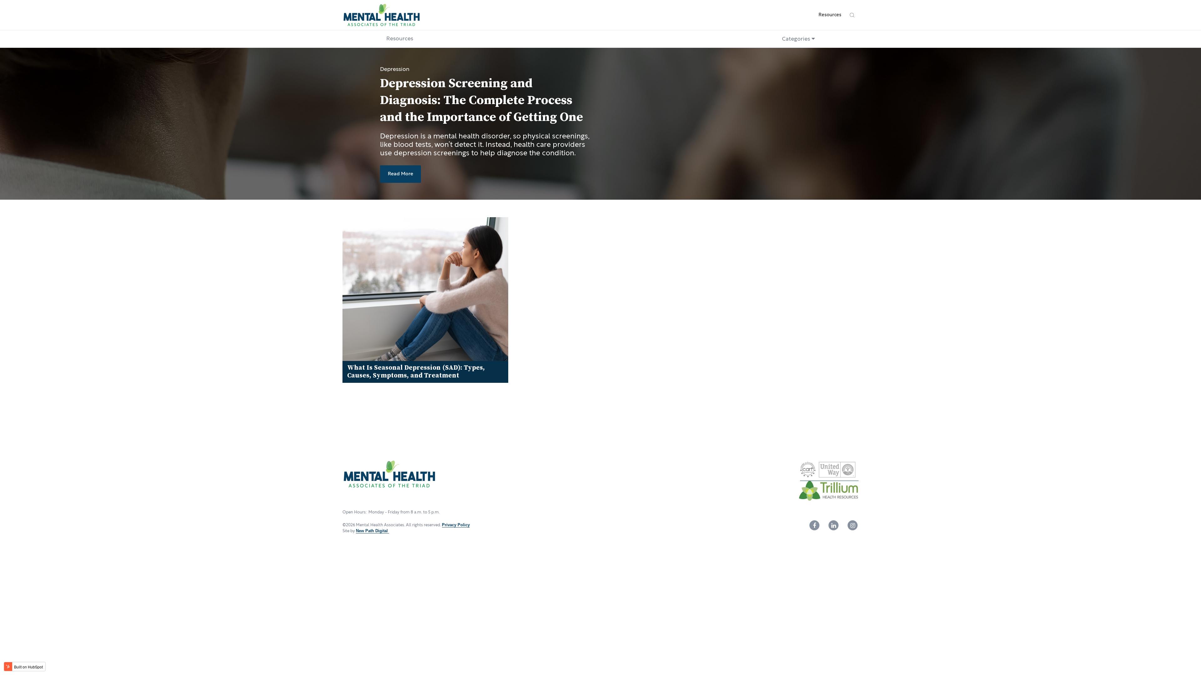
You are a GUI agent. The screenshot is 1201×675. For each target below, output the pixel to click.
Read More (400, 173)
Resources (829, 14)
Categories (797, 39)
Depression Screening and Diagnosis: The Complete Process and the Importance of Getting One (481, 100)
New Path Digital (372, 530)
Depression (394, 69)
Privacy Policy (456, 524)
